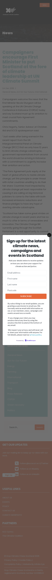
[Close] (49, 235)
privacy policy (35, 335)
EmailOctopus (31, 340)
